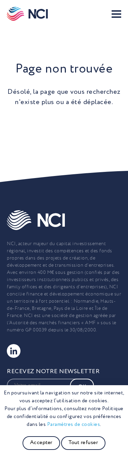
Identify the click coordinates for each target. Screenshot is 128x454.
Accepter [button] (41, 442)
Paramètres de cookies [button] (73, 424)
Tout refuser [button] (83, 442)
